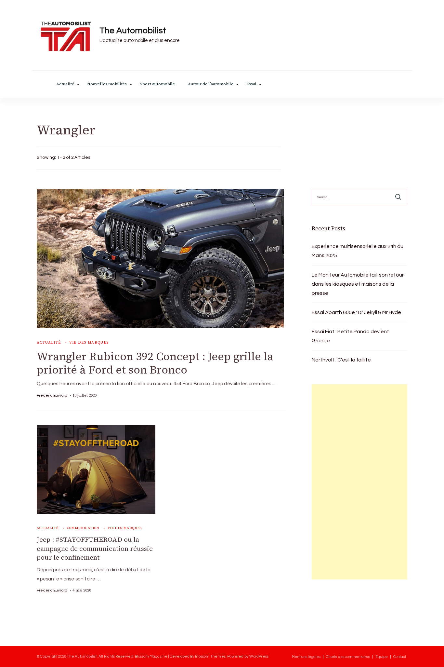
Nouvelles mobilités (107, 84)
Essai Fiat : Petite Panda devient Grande (350, 336)
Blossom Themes (210, 656)
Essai (251, 84)
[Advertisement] (359, 481)
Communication (83, 528)
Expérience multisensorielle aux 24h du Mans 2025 (357, 251)
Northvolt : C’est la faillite (341, 359)
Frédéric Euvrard (52, 395)
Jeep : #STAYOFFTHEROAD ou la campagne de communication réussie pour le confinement (95, 548)
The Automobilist (132, 30)
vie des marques (89, 342)
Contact (399, 657)
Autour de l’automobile (210, 84)
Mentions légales (306, 657)
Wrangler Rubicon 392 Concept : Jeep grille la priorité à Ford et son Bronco (155, 363)
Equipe (381, 657)
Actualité (65, 84)
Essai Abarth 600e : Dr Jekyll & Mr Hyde (356, 312)
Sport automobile (157, 84)
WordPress (258, 656)
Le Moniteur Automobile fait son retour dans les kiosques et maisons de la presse (358, 284)
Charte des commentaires (348, 657)
